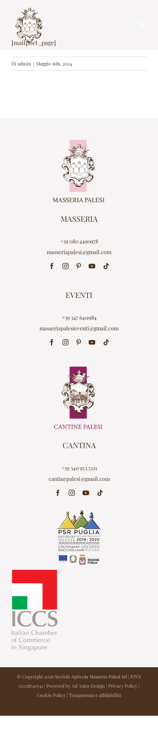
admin (24, 63)
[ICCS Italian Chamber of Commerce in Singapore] (35, 573)
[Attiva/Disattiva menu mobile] (142, 25)
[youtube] (92, 266)
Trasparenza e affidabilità (95, 695)
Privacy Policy (122, 686)
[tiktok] (106, 266)
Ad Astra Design (88, 686)
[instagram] (66, 266)
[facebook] (52, 266)
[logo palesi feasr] (79, 512)
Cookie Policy (51, 695)
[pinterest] (78, 266)
